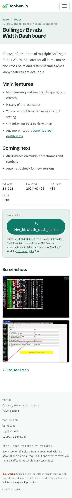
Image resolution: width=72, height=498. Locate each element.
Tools (18, 19)
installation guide (25, 251)
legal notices (30, 482)
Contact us (8, 426)
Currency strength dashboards (20, 405)
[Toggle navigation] (64, 6)
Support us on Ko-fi (14, 437)
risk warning (12, 482)
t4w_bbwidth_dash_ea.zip (36, 230)
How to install (10, 411)
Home (5, 19)
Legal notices (10, 431)
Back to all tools (17, 370)
